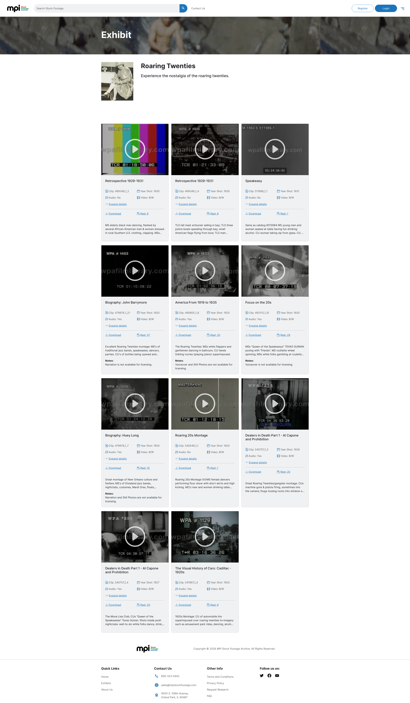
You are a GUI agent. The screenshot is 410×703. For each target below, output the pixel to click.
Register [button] (363, 8)
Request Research (218, 689)
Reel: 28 (285, 335)
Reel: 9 (214, 604)
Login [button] (386, 8)
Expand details (118, 204)
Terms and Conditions (220, 676)
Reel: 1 (284, 213)
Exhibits (106, 683)
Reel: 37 (145, 335)
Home (104, 676)
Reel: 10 (145, 468)
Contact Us (198, 8)
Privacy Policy (215, 683)
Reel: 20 (285, 471)
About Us (107, 689)
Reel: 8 (144, 213)
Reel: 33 (215, 335)
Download (115, 213)
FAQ (209, 696)
